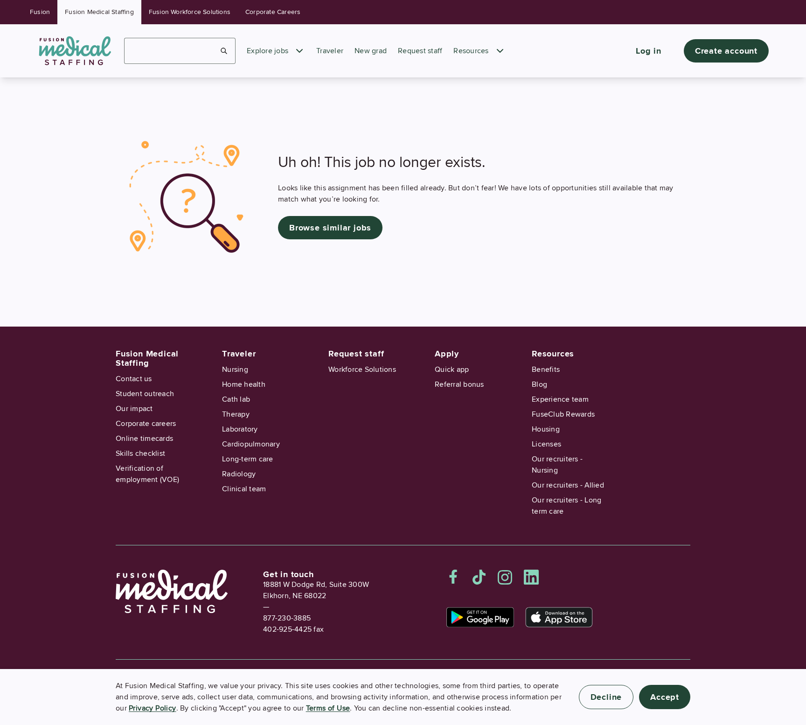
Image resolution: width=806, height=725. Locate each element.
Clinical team (244, 489)
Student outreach (145, 393)
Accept (664, 697)
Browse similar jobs (330, 228)
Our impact (134, 408)
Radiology (239, 474)
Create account (726, 51)
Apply (447, 354)
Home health (243, 384)
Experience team (560, 399)
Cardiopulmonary (251, 444)
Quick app (452, 369)
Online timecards (144, 438)
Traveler (329, 51)
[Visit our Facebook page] (453, 577)
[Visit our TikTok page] (479, 577)
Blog (539, 384)
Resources (470, 51)
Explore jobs (267, 51)
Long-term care (247, 459)
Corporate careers (146, 423)
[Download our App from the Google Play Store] (480, 617)
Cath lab (236, 399)
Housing (546, 429)
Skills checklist (140, 453)
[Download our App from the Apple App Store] (559, 617)
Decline (606, 697)
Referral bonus (459, 384)
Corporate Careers (272, 12)
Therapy (236, 414)
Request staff (420, 51)
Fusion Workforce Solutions (189, 12)
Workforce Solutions (362, 369)
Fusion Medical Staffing (99, 12)
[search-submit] (224, 51)
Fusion (40, 12)
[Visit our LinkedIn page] (531, 577)
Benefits (546, 369)
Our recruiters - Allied (568, 485)
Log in (648, 51)
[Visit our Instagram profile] (505, 577)
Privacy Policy (152, 708)
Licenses (546, 444)
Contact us (134, 378)
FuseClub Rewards (563, 414)
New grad (370, 51)
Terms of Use (328, 708)
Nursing (235, 369)
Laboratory (240, 429)
